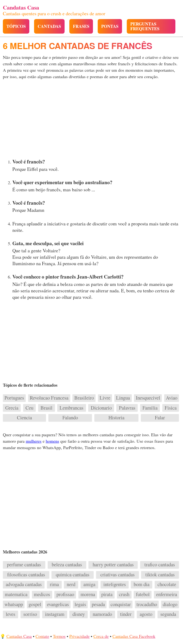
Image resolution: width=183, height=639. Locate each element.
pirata (106, 594)
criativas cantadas (117, 575)
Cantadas (49, 26)
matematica (16, 594)
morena (88, 594)
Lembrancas (71, 408)
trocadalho (147, 604)
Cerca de (101, 636)
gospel (35, 604)
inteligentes (114, 584)
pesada (98, 604)
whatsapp (14, 604)
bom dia (141, 584)
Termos (59, 636)
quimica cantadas (72, 575)
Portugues (14, 398)
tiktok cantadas (160, 575)
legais (80, 604)
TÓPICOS (16, 26)
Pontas (109, 26)
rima (54, 584)
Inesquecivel (148, 398)
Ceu (29, 408)
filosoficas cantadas (26, 575)
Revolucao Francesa (49, 398)
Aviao (171, 398)
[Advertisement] (91, 120)
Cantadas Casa (19, 636)
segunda (168, 614)
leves (10, 614)
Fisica (171, 408)
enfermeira (166, 594)
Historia (116, 418)
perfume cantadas (24, 565)
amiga (89, 584)
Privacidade (79, 636)
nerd (71, 584)
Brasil (46, 408)
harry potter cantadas (113, 565)
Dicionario (101, 408)
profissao (65, 594)
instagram (54, 614)
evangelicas (58, 604)
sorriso (30, 614)
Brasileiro (84, 398)
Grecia (11, 408)
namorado (102, 614)
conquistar (121, 604)
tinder (126, 614)
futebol (143, 594)
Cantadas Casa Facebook (133, 636)
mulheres (33, 441)
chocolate (167, 584)
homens (52, 441)
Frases (81, 26)
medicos (42, 594)
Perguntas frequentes (144, 26)
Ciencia (24, 418)
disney (78, 614)
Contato (42, 636)
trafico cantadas (159, 565)
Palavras (127, 408)
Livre (105, 398)
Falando (70, 418)
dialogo (170, 604)
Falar (160, 418)
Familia (150, 408)
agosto (146, 614)
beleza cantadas (67, 565)
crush (124, 594)
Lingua (123, 398)
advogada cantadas (24, 584)
